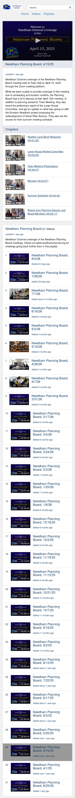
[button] (37, 40)
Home (25, 14)
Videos (36, 14)
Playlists (49, 14)
